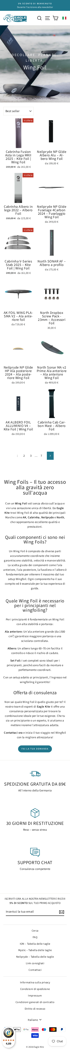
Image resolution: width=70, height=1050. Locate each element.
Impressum (35, 995)
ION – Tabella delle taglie (35, 943)
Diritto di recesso (35, 1008)
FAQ (35, 937)
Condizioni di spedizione (35, 989)
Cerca (35, 930)
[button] (64, 18)
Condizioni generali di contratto (35, 1002)
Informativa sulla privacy (35, 982)
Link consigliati (35, 963)
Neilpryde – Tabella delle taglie (35, 956)
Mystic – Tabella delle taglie (35, 950)
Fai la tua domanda (35, 748)
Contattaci (35, 970)
